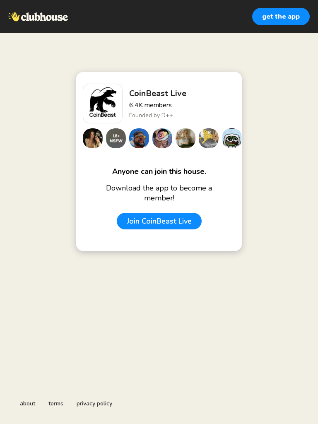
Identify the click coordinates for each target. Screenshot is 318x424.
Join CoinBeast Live (159, 221)
